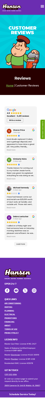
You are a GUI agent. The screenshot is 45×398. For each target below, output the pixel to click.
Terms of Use (10, 329)
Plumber (14, 359)
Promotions (10, 318)
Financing (9, 322)
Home (10, 85)
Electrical (9, 314)
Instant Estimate (42, 129)
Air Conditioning (12, 303)
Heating (8, 307)
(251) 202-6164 (10, 374)
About (7, 325)
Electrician (15, 355)
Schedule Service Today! (22, 394)
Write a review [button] (15, 120)
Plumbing (9, 310)
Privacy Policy (11, 333)
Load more (20, 244)
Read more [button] (11, 150)
